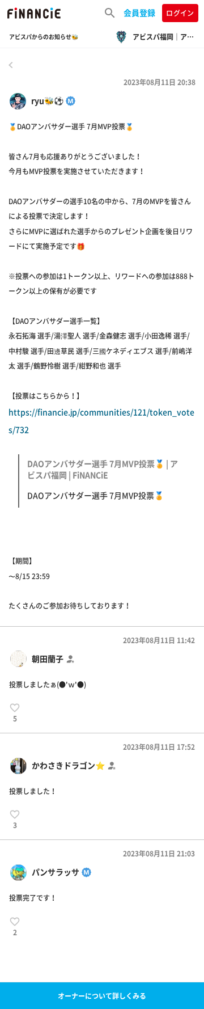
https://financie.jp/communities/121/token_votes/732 (101, 453)
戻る (10, 65)
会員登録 (139, 12)
